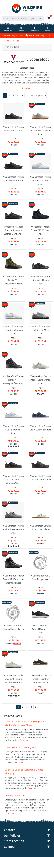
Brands (21, 30)
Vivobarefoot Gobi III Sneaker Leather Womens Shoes (40, 679)
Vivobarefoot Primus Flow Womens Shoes (13, 178)
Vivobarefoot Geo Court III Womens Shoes (40, 629)
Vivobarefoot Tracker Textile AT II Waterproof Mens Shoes (13, 280)
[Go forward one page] (22, 95)
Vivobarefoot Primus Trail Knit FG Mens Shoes (40, 330)
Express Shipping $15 (30, 35)
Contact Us (34, 30)
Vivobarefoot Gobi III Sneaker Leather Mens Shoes (40, 380)
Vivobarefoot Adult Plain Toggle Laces (40, 577)
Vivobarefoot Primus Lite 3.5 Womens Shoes (13, 430)
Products (8, 30)
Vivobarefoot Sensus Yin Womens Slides (40, 527)
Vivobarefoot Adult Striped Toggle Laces (13, 627)
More (47, 30)
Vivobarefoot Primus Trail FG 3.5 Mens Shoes (40, 180)
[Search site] (40, 18)
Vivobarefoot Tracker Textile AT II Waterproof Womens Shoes (13, 380)
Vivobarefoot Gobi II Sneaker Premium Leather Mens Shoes (14, 230)
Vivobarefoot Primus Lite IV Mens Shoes (13, 129)
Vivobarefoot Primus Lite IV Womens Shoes (40, 428)
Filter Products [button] (12, 47)
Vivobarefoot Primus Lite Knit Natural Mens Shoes (41, 131)
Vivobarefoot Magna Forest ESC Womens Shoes (41, 230)
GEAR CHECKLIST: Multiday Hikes (21, 747)
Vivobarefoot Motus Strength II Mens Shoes (40, 280)
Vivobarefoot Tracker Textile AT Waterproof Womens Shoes (13, 579)
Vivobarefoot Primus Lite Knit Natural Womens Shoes (13, 479)
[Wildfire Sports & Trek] (27, 8)
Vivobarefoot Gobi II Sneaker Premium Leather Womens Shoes (13, 679)
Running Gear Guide (15, 795)
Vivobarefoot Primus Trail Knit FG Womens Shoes (13, 529)
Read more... (25, 740)
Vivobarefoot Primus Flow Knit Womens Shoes (13, 330)
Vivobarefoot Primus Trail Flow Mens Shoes (40, 478)
